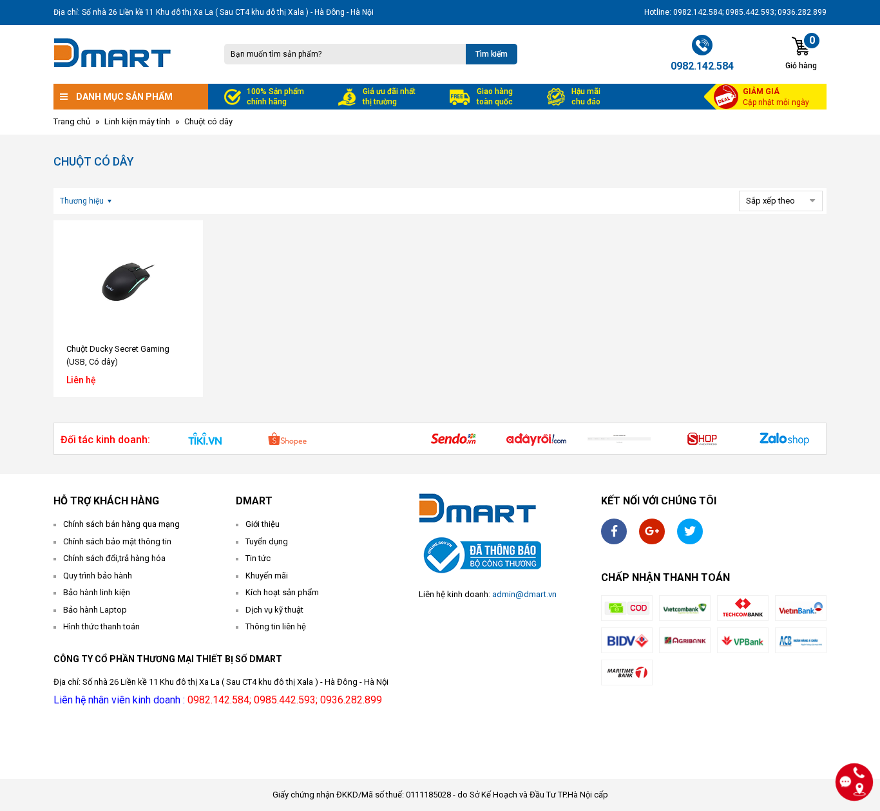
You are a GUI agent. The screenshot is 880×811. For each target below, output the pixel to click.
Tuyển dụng (266, 541)
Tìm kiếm (491, 54)
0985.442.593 (285, 700)
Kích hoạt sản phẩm (282, 592)
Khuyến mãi (266, 575)
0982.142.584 (218, 700)
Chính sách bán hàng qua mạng (121, 524)
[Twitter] (690, 531)
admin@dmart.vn (524, 594)
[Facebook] (614, 531)
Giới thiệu (262, 524)
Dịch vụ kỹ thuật (274, 610)
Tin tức (258, 558)
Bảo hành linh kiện (96, 592)
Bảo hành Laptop (95, 610)
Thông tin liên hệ (275, 626)
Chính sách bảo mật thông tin (117, 541)
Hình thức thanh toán (101, 626)
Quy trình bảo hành (97, 575)
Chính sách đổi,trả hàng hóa (114, 558)
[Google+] (652, 531)
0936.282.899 (351, 700)
